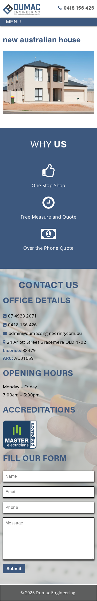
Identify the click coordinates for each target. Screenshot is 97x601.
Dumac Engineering (55, 593)
